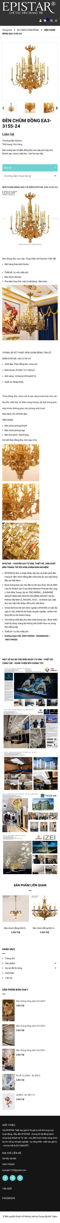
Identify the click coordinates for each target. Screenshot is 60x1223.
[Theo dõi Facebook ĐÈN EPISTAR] (5, 1178)
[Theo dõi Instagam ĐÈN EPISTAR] (20, 1178)
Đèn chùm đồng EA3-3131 (16, 928)
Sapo (54, 1216)
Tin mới (7, 1188)
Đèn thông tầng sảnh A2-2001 (30, 1050)
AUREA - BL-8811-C (25, 1095)
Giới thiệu (9, 973)
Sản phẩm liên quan (30, 885)
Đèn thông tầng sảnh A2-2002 (30, 1026)
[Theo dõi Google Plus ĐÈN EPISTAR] (13, 1178)
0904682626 (42, 636)
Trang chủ (10, 958)
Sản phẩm (10, 963)
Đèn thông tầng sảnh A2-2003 (30, 1001)
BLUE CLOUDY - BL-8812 (28, 1075)
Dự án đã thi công (13, 968)
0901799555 (11, 639)
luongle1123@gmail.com (14, 1170)
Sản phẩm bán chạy (15, 989)
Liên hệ (8, 978)
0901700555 (28, 636)
